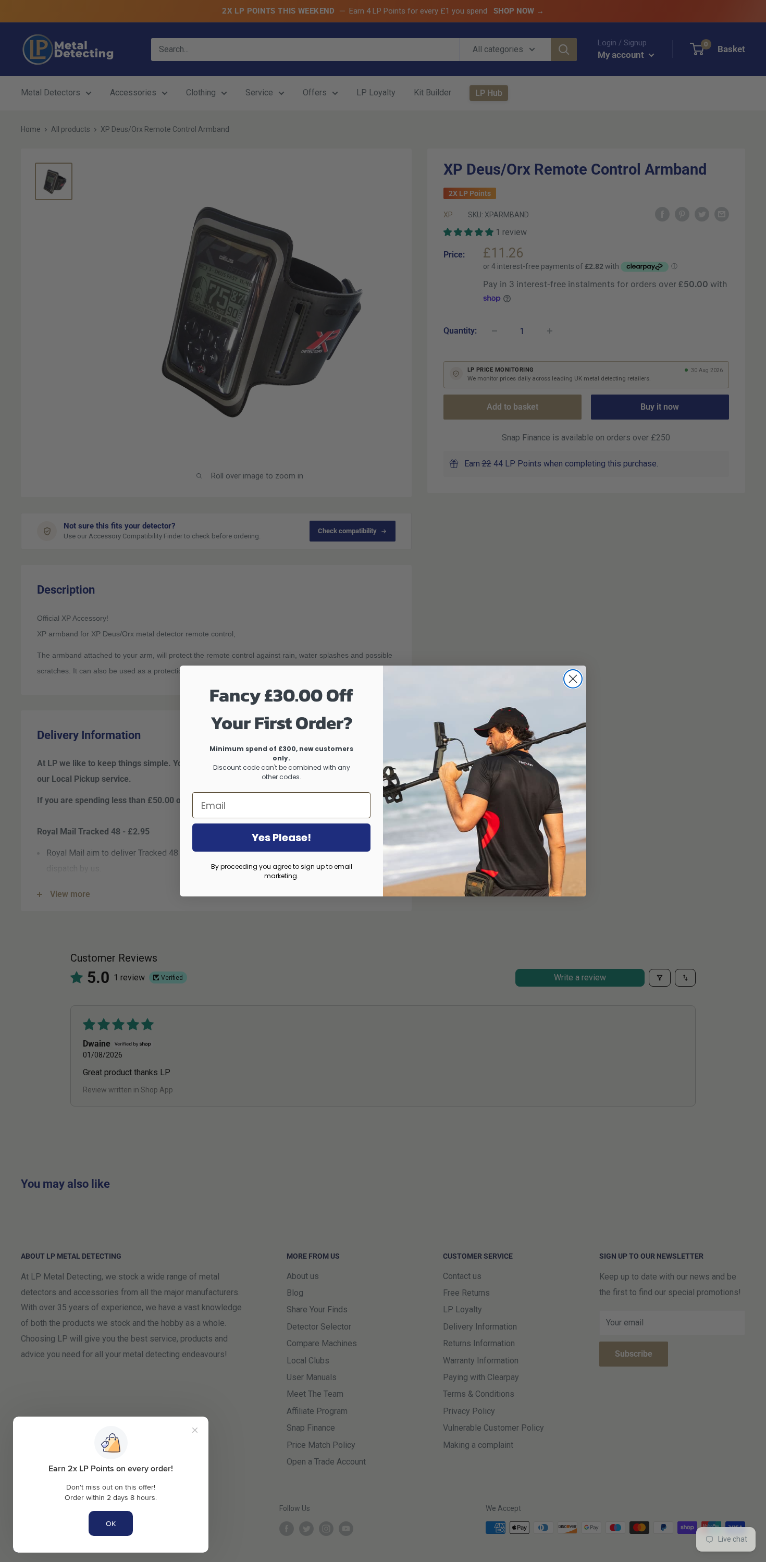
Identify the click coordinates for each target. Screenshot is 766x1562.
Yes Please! (281, 837)
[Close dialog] (573, 679)
